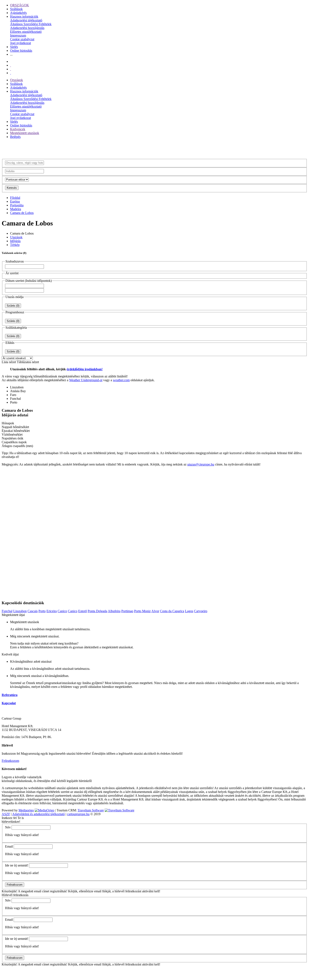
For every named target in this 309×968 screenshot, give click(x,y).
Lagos (189, 611)
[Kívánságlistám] (10, 65)
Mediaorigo (26, 810)
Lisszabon (17, 387)
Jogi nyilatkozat (20, 43)
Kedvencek (17, 129)
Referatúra (9, 695)
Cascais (33, 611)
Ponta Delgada (97, 611)
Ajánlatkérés (18, 13)
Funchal (15, 398)
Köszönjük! (9, 891)
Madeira (15, 209)
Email (9, 846)
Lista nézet (9, 362)
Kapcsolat (9, 703)
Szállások (16, 9)
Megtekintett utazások (24, 133)
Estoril (82, 611)
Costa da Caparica (172, 611)
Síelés (14, 47)
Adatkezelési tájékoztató (26, 20)
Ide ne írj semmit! (16, 865)
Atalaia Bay (18, 391)
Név (8, 827)
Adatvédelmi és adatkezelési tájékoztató (38, 814)
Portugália (17, 205)
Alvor (155, 611)
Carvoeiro (200, 611)
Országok (16, 80)
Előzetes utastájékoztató (26, 31)
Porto (13, 402)
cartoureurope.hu (78, 814)
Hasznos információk (24, 16)
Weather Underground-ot (85, 380)
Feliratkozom (10, 760)
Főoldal (15, 197)
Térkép (15, 245)
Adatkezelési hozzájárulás (27, 28)
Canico (62, 611)
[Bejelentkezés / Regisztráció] (10, 73)
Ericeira (51, 611)
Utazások (16, 237)
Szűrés (13, 305)
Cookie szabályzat (22, 39)
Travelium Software (91, 810)
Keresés (12, 187)
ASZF (6, 814)
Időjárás (15, 241)
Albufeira (114, 611)
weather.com (121, 380)
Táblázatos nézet (28, 362)
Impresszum (18, 35)
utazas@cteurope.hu (200, 464)
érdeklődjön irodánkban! (85, 369)
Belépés (15, 136)
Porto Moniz (142, 611)
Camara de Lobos (22, 213)
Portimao (127, 611)
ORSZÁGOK (19, 5)
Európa (15, 201)
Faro (13, 395)
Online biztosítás (21, 50)
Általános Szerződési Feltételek (31, 24)
